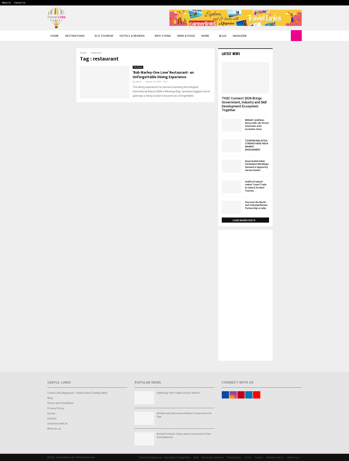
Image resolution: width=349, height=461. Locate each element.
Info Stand (163, 35)
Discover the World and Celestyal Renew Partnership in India (256, 205)
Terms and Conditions (60, 403)
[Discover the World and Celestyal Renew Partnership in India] (231, 207)
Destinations (75, 35)
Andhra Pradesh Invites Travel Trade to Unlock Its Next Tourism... (255, 186)
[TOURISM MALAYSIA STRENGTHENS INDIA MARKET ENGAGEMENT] (231, 145)
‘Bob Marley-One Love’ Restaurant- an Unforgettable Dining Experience (163, 74)
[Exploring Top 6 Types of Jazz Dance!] (144, 397)
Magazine (240, 35)
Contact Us (19, 2)
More (205, 35)
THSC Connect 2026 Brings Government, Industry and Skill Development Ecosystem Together (244, 104)
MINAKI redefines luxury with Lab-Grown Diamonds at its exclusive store (257, 124)
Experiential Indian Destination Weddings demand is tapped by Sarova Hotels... (257, 166)
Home (55, 35)
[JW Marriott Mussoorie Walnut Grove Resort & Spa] (144, 418)
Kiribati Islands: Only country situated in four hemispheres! (184, 435)
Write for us (54, 428)
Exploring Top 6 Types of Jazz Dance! (178, 393)
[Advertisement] (245, 295)
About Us (6, 2)
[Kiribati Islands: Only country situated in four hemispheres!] (144, 438)
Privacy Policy (55, 408)
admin (138, 81)
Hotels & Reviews (132, 35)
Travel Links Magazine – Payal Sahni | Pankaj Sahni (77, 392)
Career (51, 413)
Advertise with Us (57, 423)
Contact (51, 418)
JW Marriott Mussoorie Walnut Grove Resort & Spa (184, 415)
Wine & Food (186, 35)
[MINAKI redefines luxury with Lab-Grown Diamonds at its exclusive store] (231, 125)
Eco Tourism (104, 35)
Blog (222, 35)
